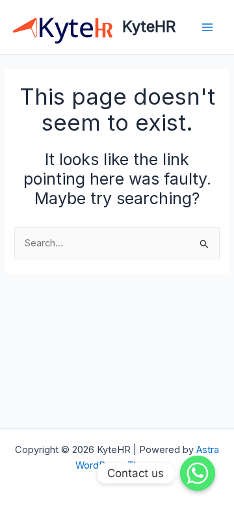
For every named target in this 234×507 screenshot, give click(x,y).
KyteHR (149, 26)
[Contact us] (197, 473)
